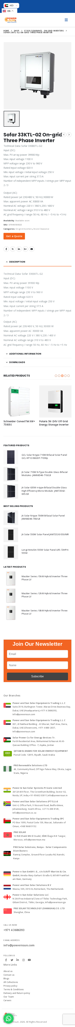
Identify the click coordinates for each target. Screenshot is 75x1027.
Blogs (6, 978)
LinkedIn (19, 249)
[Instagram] (23, 959)
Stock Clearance (41, 229)
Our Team (8, 996)
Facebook (6, 249)
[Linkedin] (17, 960)
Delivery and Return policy (16, 993)
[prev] (63, 134)
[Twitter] (11, 959)
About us (8, 971)
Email (32, 249)
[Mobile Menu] (66, 20)
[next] (69, 134)
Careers (7, 1000)
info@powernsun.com (19, 945)
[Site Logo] (10, 20)
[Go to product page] (19, 401)
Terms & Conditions (13, 989)
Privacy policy (10, 985)
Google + (25, 249)
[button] (56, 376)
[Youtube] (29, 960)
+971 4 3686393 (13, 930)
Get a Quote (14, 236)
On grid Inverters (24, 229)
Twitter (13, 249)
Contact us (8, 974)
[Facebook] (6, 959)
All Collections (10, 982)
